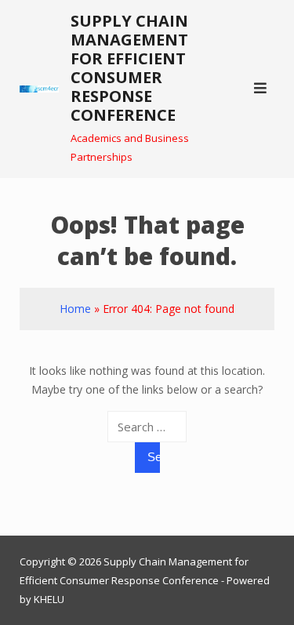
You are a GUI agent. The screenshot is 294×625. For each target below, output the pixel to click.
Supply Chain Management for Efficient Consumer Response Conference (129, 67)
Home (75, 308)
